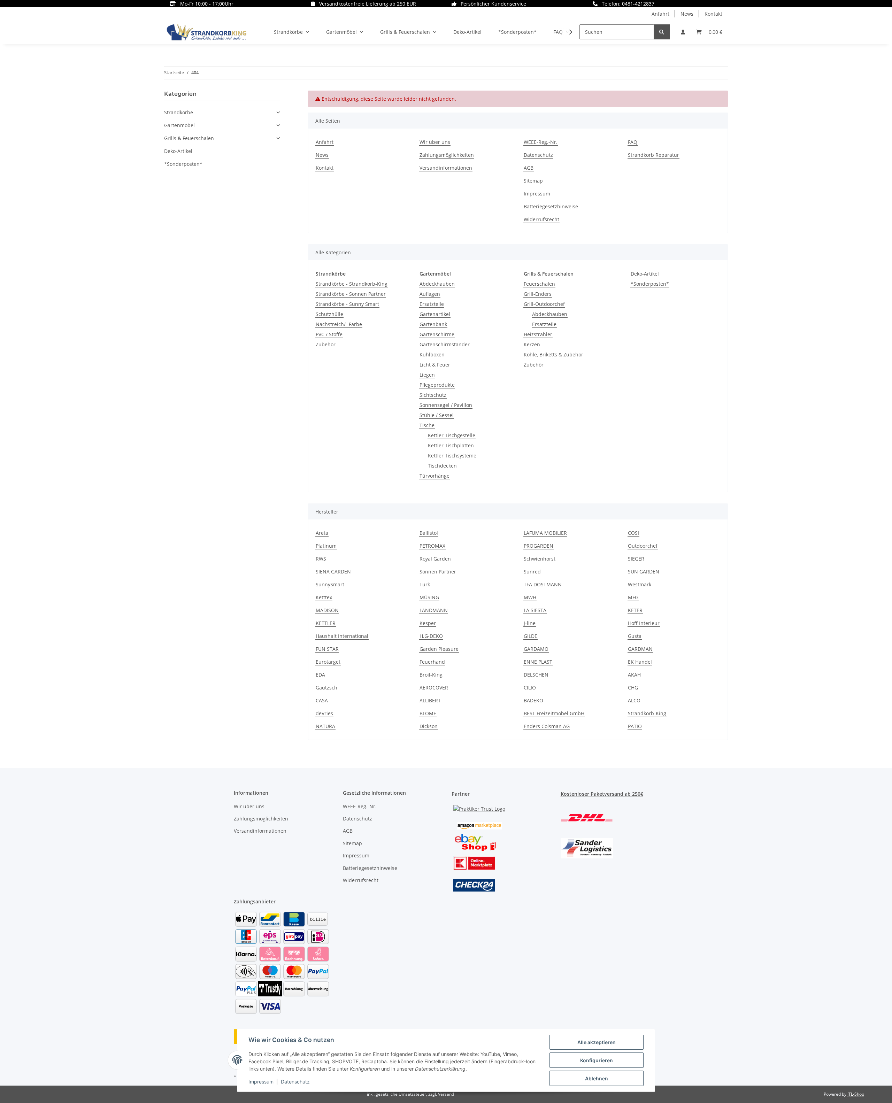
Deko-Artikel (645, 273)
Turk (425, 584)
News (686, 13)
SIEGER (636, 558)
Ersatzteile (432, 304)
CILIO (530, 687)
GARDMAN (640, 649)
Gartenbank (433, 324)
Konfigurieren (596, 1060)
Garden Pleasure (439, 649)
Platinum (326, 545)
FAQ (632, 142)
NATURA (325, 726)
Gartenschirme (437, 334)
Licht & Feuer (435, 364)
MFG (633, 597)
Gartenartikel (435, 314)
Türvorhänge (434, 475)
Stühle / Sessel (437, 415)
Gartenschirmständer (445, 344)
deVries (324, 713)
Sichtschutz (433, 395)
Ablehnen (596, 1078)
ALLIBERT (430, 700)
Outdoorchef (643, 545)
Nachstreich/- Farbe (339, 324)
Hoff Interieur (644, 623)
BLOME (428, 713)
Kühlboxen (432, 354)
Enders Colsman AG (547, 726)
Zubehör (326, 344)
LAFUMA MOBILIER (545, 533)
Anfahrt (660, 13)
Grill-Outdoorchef (544, 304)
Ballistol (429, 533)
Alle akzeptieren (596, 1042)
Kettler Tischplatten (451, 445)
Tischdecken (442, 465)
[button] (683, 32)
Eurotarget (328, 661)
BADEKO (533, 700)
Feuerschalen (539, 283)
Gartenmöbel (179, 125)
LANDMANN (434, 610)
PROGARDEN (538, 545)
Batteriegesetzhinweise (551, 206)
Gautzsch (326, 687)
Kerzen (532, 344)
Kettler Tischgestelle (451, 435)
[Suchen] (662, 31)
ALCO (634, 700)
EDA (320, 674)
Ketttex (324, 597)
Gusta (634, 636)
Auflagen (430, 294)
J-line (530, 623)
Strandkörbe (178, 112)
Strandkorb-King (647, 713)
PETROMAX (432, 545)
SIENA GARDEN (333, 571)
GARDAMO (536, 649)
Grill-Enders (538, 294)
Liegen (427, 374)
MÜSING (429, 597)
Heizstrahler (538, 334)
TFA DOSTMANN (543, 584)
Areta (322, 533)
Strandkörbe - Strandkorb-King (351, 283)
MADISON (327, 610)
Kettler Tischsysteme (452, 455)
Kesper (428, 623)
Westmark (639, 584)
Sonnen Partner (438, 571)
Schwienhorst (539, 558)
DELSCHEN (536, 674)
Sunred (532, 571)
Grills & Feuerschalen (189, 138)
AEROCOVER (434, 687)
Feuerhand (432, 661)
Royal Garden (435, 558)
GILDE (530, 636)
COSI (633, 533)
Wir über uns (435, 142)
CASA (322, 700)
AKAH (634, 674)
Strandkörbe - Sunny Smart (347, 304)
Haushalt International (342, 636)
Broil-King (431, 674)
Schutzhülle (329, 314)
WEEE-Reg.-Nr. (541, 142)
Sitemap (533, 180)
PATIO (635, 726)
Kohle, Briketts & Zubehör (553, 354)
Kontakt (713, 13)
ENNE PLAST (538, 661)
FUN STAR (327, 649)
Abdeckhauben (437, 283)
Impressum (261, 1082)
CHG (633, 687)
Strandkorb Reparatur (653, 155)
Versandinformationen (446, 167)
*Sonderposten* (650, 283)
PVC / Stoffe (329, 334)
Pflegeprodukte (437, 384)
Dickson (429, 726)
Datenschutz (295, 1082)
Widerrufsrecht (541, 219)
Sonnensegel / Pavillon (446, 405)
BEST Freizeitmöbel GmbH (554, 713)
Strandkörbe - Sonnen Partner (351, 294)
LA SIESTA (535, 610)
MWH (530, 597)
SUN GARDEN (643, 571)
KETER (635, 610)
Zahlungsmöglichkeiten (447, 155)
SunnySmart (330, 584)
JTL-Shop (855, 1094)
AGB (528, 167)
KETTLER (326, 623)
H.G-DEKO (431, 636)
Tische (427, 425)
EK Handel (640, 661)
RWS (321, 558)
